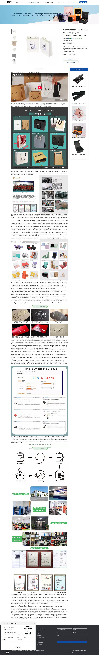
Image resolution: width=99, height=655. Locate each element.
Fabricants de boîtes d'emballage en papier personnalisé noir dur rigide (79, 154)
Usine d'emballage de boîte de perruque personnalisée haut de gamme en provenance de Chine (79, 137)
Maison (38, 631)
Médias (38, 640)
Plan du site (39, 644)
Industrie (39, 639)
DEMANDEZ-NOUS (83, 2)
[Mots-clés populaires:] (69, 2)
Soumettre (72, 641)
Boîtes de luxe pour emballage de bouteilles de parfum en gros (79, 86)
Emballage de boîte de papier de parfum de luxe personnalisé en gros (79, 120)
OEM (38, 633)
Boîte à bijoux (39, 635)
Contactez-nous (40, 642)
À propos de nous (40, 637)
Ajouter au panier (70, 62)
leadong (71, 652)
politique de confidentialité (75, 650)
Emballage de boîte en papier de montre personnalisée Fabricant (79, 103)
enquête (70, 59)
